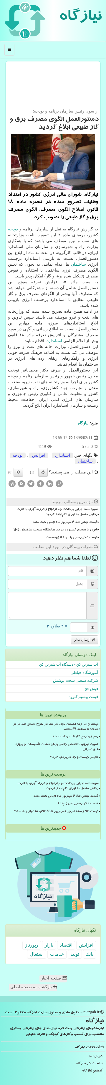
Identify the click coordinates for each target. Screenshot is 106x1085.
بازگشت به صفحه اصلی (31, 987)
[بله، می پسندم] (43, 472)
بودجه (13, 229)
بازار (49, 944)
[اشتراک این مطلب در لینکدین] (50, 483)
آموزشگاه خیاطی (84, 672)
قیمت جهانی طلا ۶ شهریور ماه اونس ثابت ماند (64, 522)
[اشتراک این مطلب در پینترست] (59, 483)
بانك (89, 954)
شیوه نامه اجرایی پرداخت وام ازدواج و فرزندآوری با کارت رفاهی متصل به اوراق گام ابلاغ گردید (56, 512)
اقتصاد (66, 944)
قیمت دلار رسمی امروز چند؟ (77, 804)
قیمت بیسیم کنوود (83, 696)
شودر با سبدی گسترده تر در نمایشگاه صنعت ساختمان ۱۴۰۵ (55, 530)
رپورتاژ (31, 944)
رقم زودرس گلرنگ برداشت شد (75, 737)
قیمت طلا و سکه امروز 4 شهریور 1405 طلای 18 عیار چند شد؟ (56, 811)
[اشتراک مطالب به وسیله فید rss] (21, 483)
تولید (74, 954)
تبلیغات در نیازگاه (89, 1064)
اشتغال (37, 954)
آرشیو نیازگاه (92, 1071)
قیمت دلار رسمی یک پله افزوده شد (71, 538)
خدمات (57, 954)
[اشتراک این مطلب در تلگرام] (12, 483)
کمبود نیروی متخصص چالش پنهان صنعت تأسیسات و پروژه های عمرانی (56, 747)
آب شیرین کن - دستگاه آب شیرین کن (68, 664)
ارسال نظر (82, 640)
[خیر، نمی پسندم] (18, 472)
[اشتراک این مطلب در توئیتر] (31, 483)
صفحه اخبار (51, 978)
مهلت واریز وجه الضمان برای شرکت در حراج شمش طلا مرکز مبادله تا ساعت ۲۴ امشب (55, 727)
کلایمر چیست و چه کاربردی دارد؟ (74, 757)
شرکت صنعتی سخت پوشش (75, 680)
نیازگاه (80, 17)
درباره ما (95, 1057)
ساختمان (78, 264)
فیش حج (91, 689)
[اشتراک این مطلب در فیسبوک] (40, 483)
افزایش (38, 455)
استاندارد (54, 341)
